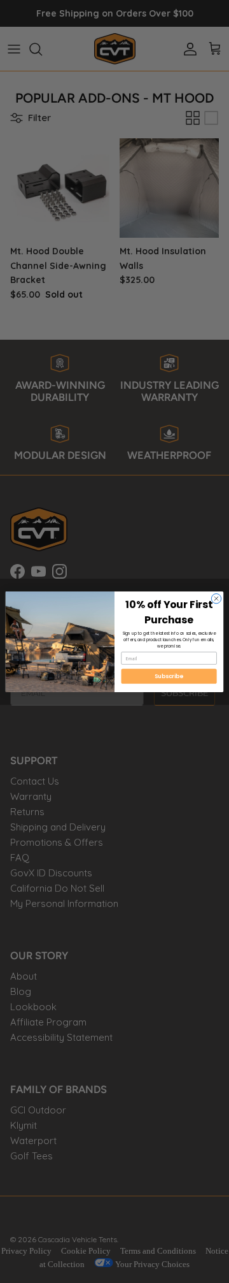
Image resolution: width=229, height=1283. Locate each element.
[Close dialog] (216, 598)
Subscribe (169, 675)
